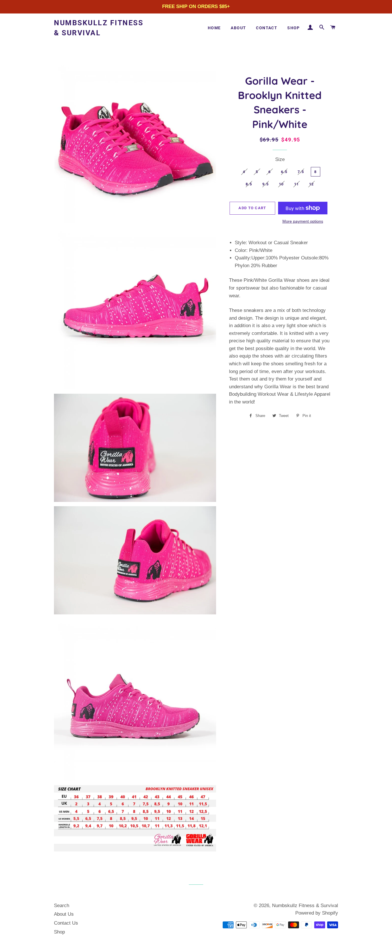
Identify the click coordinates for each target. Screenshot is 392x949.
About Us (64, 914)
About (238, 28)
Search (61, 905)
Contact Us (66, 923)
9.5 (265, 184)
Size (280, 159)
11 (296, 184)
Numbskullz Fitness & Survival (98, 28)
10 (281, 184)
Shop (293, 28)
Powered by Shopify (316, 913)
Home (214, 28)
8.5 (249, 184)
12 (311, 184)
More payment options (302, 221)
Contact (266, 28)
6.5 (284, 172)
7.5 (301, 172)
